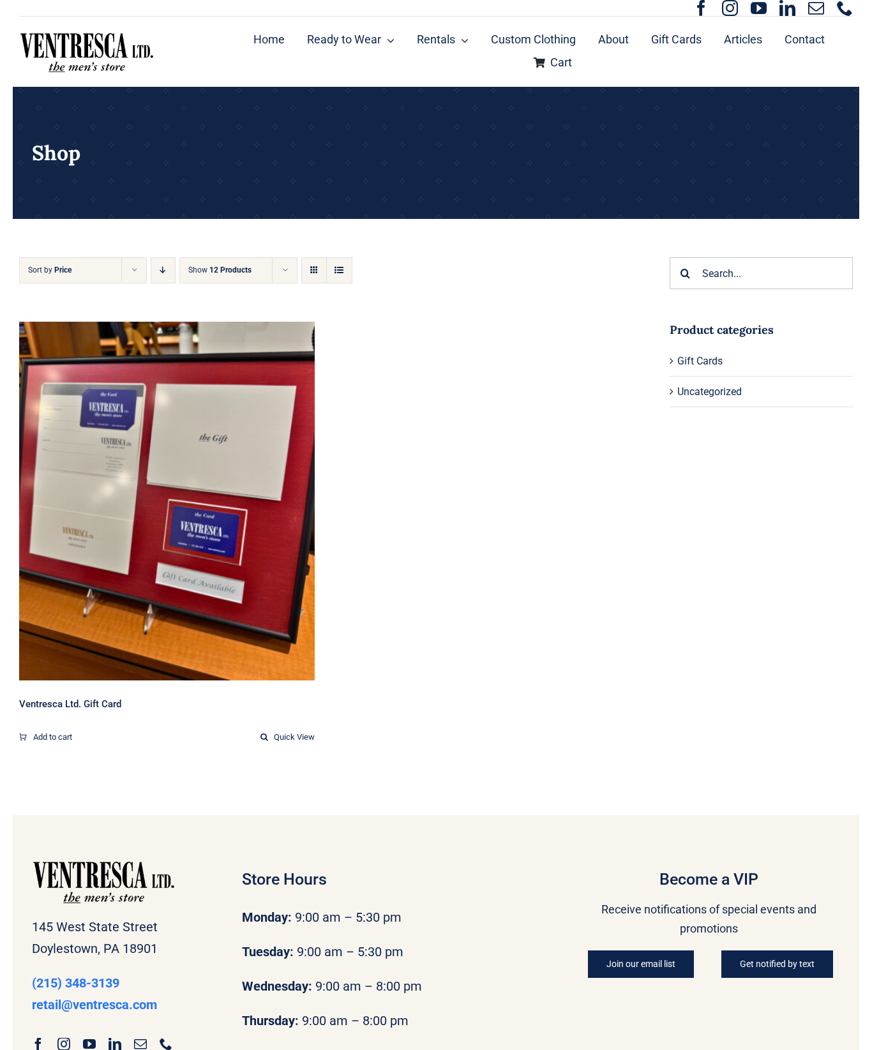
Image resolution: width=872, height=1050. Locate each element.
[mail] (816, 8)
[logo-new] (86, 36)
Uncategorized (709, 392)
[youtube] (759, 8)
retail (94, 1004)
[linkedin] (787, 8)
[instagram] (730, 8)
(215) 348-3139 (75, 983)
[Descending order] (163, 270)
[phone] (845, 8)
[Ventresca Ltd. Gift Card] (167, 501)
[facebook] (701, 8)
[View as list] (339, 270)
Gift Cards (700, 361)
